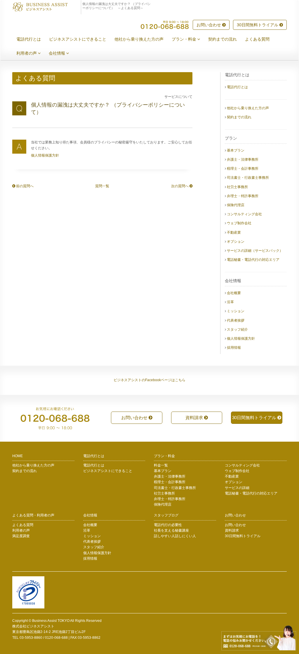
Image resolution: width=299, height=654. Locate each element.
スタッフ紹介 (237, 329)
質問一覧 (102, 186)
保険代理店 (235, 205)
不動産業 (234, 232)
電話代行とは (28, 39)
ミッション (235, 311)
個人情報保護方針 (45, 155)
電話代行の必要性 (168, 525)
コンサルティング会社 (244, 214)
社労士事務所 (237, 187)
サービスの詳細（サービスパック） (255, 251)
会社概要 (234, 293)
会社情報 (57, 53)
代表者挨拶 (235, 320)
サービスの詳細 (237, 488)
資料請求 (194, 417)
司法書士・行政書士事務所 (248, 178)
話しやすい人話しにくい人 (175, 536)
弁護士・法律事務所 (242, 159)
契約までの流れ (222, 39)
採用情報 (234, 348)
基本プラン (235, 150)
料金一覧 (161, 465)
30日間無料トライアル (258, 24)
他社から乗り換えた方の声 (139, 39)
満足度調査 (21, 536)
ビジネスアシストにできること (77, 39)
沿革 (230, 302)
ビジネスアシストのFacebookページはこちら (149, 380)
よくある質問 (257, 39)
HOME (17, 456)
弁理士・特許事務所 (242, 196)
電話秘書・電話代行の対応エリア (253, 260)
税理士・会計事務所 (242, 168)
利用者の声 (27, 53)
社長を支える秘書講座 (171, 530)
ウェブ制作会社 (239, 223)
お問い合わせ (209, 24)
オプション (235, 242)
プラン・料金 (184, 39)
